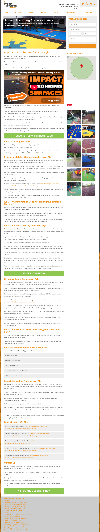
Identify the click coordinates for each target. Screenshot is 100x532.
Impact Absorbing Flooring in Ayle (14, 498)
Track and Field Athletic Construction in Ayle (18, 514)
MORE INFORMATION (34, 273)
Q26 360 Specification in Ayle (13, 510)
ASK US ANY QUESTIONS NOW (34, 491)
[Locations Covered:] (3, 1)
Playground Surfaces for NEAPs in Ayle (17, 524)
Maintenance (71, 12)
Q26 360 (31, 12)
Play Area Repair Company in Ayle (14, 526)
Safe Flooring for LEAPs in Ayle (15, 522)
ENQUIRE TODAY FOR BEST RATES (34, 136)
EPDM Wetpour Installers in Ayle (15, 508)
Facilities (43, 12)
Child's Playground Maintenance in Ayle (16, 528)
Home (6, 12)
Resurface (89, 12)
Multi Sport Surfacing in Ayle (14, 516)
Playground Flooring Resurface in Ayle (15, 530)
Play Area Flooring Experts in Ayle (15, 518)
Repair (56, 12)
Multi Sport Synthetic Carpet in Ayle (16, 504)
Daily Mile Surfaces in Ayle (13, 520)
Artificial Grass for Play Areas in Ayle (16, 502)
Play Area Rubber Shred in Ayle (15, 506)
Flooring (18, 12)
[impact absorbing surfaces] (11, 4)
